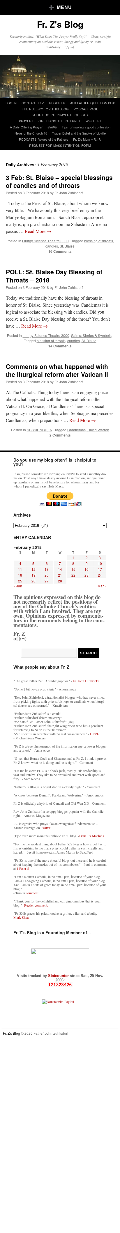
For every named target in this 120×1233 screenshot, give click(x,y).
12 (33, 569)
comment (32, 893)
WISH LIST (93, 121)
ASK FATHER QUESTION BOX (92, 102)
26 (33, 580)
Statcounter (59, 976)
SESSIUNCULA (39, 429)
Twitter (45, 827)
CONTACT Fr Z (33, 102)
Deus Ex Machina (91, 835)
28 (60, 580)
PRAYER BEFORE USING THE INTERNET (50, 121)
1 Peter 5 (23, 868)
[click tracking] (60, 984)
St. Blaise (67, 245)
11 (20, 569)
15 (73, 569)
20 (47, 575)
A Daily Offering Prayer (26, 127)
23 (86, 575)
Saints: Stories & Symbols (91, 335)
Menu (64, 7)
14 (60, 569)
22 (73, 575)
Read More (38, 231)
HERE (94, 734)
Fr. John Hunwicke (86, 681)
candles (51, 245)
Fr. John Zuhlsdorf (68, 192)
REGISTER (57, 102)
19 (33, 575)
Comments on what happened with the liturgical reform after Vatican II (57, 370)
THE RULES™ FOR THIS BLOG (45, 109)
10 (100, 563)
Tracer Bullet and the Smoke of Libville (79, 133)
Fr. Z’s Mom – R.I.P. (87, 139)
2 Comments (60, 435)
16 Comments (60, 251)
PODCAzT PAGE (86, 109)
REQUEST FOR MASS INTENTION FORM (60, 145)
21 (60, 575)
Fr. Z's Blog (60, 24)
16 (86, 569)
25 (20, 580)
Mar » (102, 585)
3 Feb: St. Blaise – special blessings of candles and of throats (59, 181)
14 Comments (60, 346)
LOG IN (11, 102)
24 (100, 575)
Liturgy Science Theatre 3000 (45, 240)
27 (47, 580)
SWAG (52, 127)
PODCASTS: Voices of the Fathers (43, 139)
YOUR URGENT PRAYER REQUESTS (60, 114)
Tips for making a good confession (86, 127)
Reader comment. (36, 905)
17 (100, 569)
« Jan (17, 585)
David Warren (98, 429)
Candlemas (76, 429)
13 (47, 569)
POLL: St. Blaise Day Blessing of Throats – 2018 (54, 275)
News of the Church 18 (31, 133)
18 (20, 575)
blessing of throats (98, 240)
